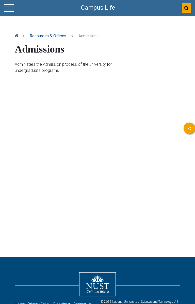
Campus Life (98, 7)
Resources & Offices (48, 35)
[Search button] (186, 8)
